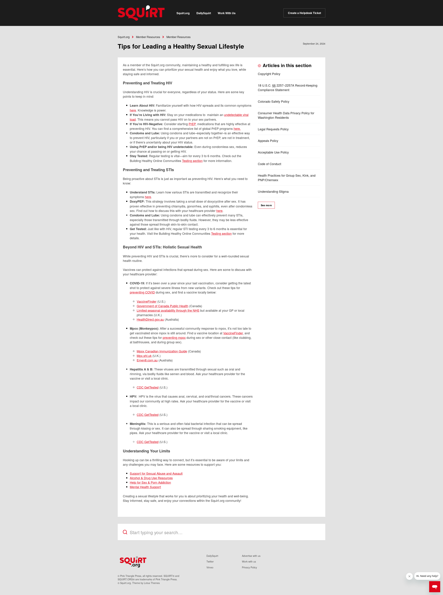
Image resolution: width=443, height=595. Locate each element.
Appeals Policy (268, 140)
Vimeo (209, 567)
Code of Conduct (269, 163)
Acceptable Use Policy (273, 152)
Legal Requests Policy (273, 129)
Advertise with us (251, 555)
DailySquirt (203, 13)
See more (266, 205)
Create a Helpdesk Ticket (304, 13)
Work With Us (227, 13)
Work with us (249, 561)
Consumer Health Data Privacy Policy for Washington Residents (286, 115)
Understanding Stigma (273, 191)
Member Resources (148, 37)
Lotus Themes (152, 583)
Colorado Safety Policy (273, 101)
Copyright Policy (269, 73)
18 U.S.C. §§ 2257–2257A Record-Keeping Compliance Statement (287, 87)
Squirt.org (183, 13)
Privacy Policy (249, 567)
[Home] (141, 13)
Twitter (210, 561)
